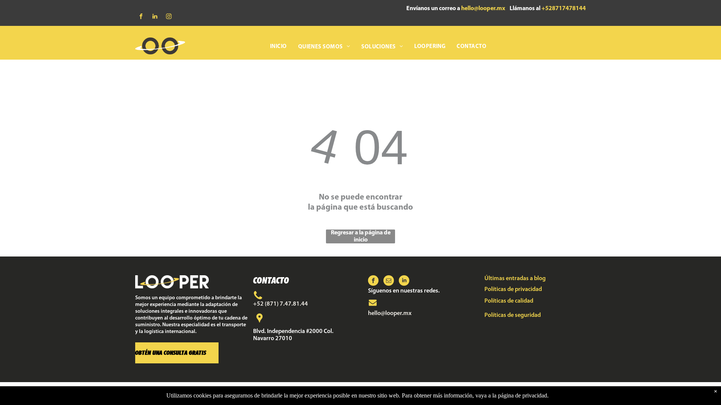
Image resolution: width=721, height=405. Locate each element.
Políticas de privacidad (513, 289)
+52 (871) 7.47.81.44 (280, 304)
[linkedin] (155, 17)
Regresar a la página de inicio (361, 236)
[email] (388, 281)
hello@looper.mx (483, 9)
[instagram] (169, 17)
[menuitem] (278, 47)
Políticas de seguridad (512, 315)
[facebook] (141, 17)
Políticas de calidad (508, 301)
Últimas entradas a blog (515, 279)
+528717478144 (564, 9)
